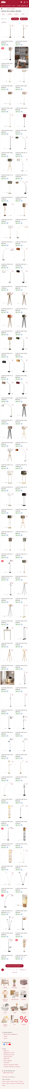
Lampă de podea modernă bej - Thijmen (11, 643)
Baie (5, 1012)
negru (3, 14)
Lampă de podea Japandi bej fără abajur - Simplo (13, 130)
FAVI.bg (18, 1083)
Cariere (5, 1038)
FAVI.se (8, 1083)
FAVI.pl (12, 1081)
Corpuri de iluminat (5, 1000)
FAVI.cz (4, 1081)
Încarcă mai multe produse (13, 965)
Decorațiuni (8, 5)
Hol (14, 1024)
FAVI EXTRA (6, 1062)
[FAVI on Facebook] (4, 1044)
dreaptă (9, 14)
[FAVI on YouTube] (10, 1044)
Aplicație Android (9, 1072)
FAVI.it (4, 1083)
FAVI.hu (17, 1081)
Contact (5, 1036)
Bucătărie (23, 999)
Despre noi (6, 1050)
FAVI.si (3, 1085)
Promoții (24, 1024)
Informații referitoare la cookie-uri (12, 1066)
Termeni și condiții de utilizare (11, 1064)
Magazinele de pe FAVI (9, 1052)
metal (22, 14)
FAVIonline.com (6, 1076)
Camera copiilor (5, 1025)
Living (14, 1012)
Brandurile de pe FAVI (9, 1054)
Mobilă (2, 5)
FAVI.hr (21, 1081)
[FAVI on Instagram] (7, 1044)
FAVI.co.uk (13, 1083)
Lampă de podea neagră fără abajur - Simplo (12, 152)
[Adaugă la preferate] (12, 26)
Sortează (16, 18)
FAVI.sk (8, 1081)
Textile (13, 5)
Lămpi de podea (11, 8)
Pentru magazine (8, 1060)
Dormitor (24, 1012)
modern (16, 14)
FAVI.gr (22, 1083)
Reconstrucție (15, 999)
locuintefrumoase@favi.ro (11, 1034)
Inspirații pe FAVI (8, 1056)
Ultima (13, 972)
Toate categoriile (22, 5)
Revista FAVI (6, 1058)
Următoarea (22, 969)
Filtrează (25, 18)
